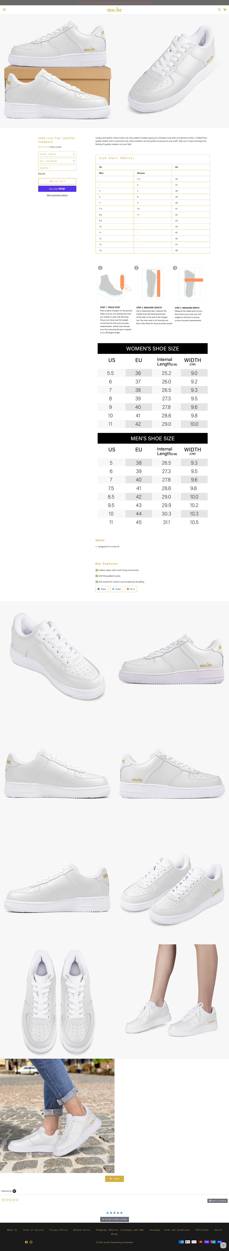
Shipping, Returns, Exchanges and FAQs (120, 1230)
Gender (43, 154)
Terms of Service (33, 1230)
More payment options (57, 195)
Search (218, 1230)
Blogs (114, 1234)
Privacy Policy (59, 1230)
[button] (217, 1201)
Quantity (44, 167)
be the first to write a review (114, 1219)
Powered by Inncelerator (122, 1242)
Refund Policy (81, 1230)
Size (41, 161)
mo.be (107, 1242)
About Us (12, 1230)
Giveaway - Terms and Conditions (170, 1230)
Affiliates (202, 1230)
